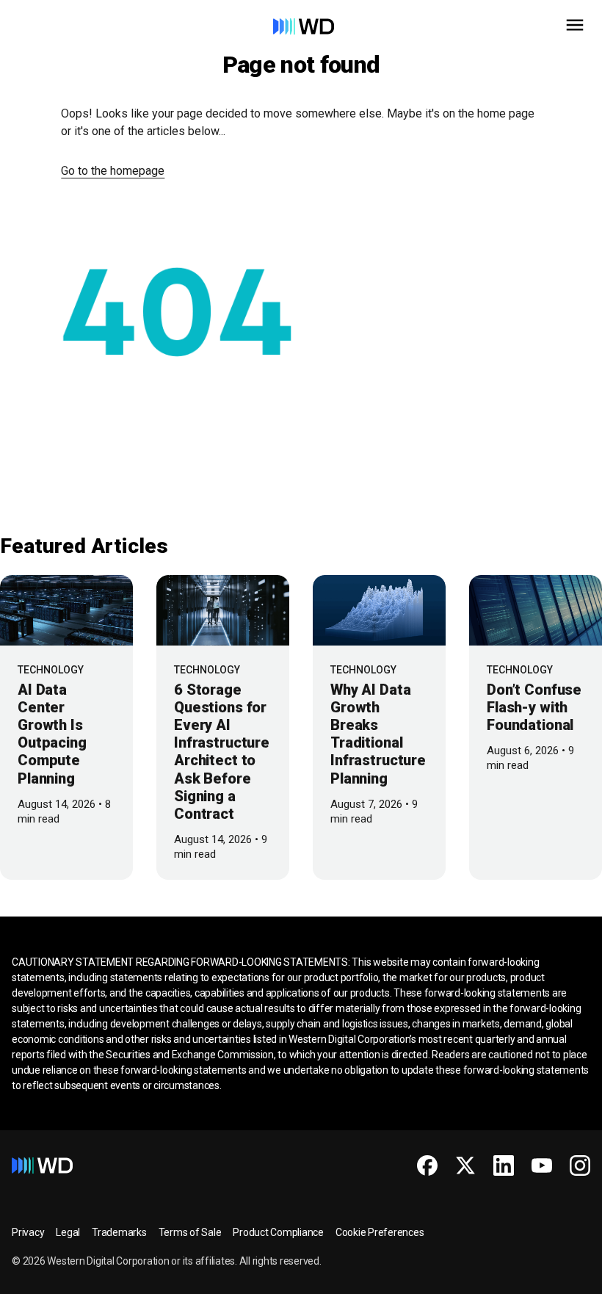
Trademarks (119, 1232)
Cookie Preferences (380, 1232)
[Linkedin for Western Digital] (503, 1165)
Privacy (28, 1232)
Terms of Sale (190, 1232)
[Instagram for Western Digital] (580, 1165)
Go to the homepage (112, 171)
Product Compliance (278, 1232)
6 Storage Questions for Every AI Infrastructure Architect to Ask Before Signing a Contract (221, 752)
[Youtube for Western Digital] (542, 1165)
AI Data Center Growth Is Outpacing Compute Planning (52, 734)
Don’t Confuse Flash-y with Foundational (534, 707)
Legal (68, 1232)
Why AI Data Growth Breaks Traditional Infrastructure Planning (378, 734)
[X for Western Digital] (465, 1165)
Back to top (535, 1277)
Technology (51, 670)
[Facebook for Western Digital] (427, 1165)
